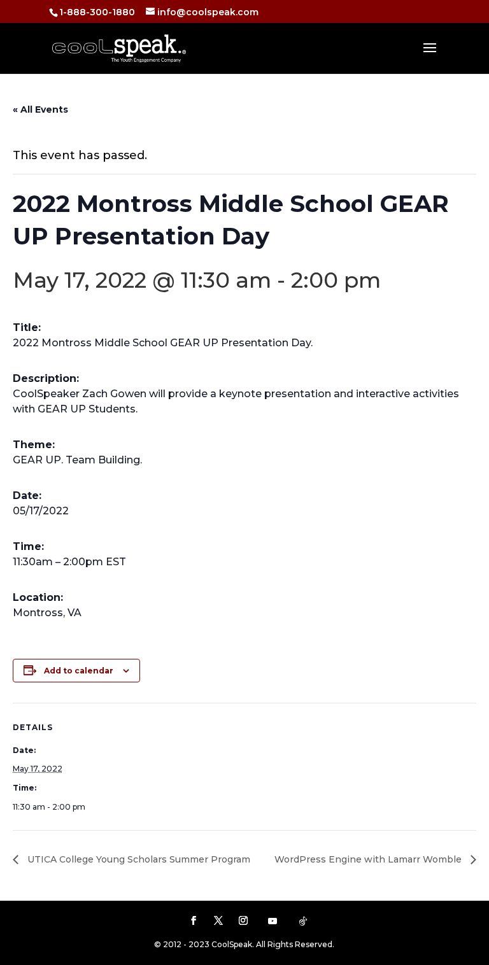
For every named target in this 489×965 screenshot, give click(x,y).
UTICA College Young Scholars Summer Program (137, 859)
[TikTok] (303, 921)
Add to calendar (78, 670)
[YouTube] (272, 921)
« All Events (40, 109)
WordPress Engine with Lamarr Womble (369, 859)
